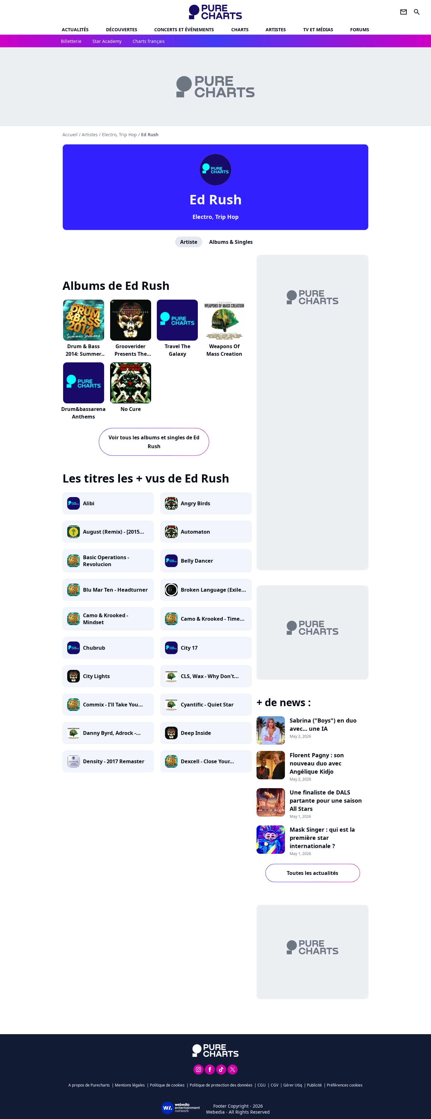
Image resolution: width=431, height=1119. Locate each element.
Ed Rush (215, 199)
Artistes (90, 135)
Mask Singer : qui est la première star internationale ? (322, 838)
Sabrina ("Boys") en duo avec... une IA (323, 724)
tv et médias (318, 29)
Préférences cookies (345, 1085)
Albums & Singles (231, 241)
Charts (240, 29)
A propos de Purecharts (89, 1085)
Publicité (314, 1085)
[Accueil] (215, 12)
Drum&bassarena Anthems (83, 413)
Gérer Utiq (292, 1085)
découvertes (121, 29)
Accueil (70, 135)
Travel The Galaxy (177, 350)
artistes (276, 29)
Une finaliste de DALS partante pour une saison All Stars (326, 800)
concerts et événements (184, 29)
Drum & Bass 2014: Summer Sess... (83, 354)
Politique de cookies (167, 1085)
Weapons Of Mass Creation (224, 350)
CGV (274, 1085)
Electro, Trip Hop (215, 216)
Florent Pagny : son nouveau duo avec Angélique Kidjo (317, 763)
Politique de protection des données (221, 1085)
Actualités (75, 29)
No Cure (131, 409)
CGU (261, 1085)
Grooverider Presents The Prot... (131, 354)
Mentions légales (130, 1085)
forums (359, 29)
